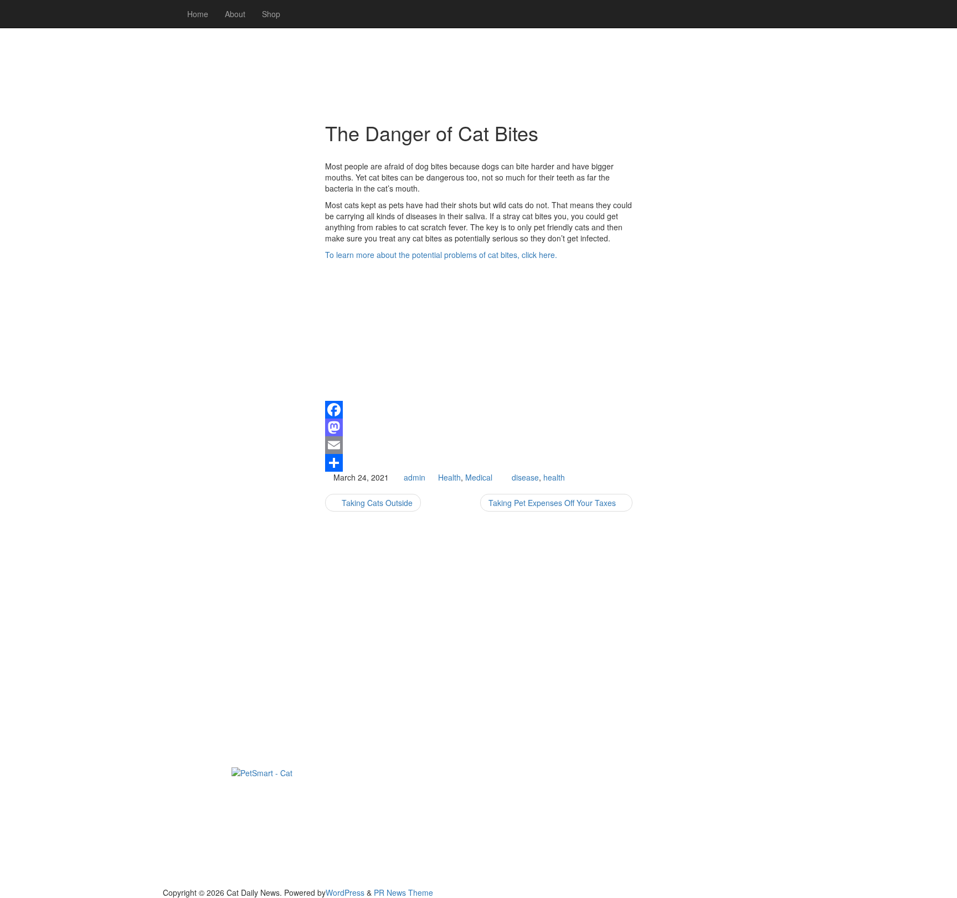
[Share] (478, 463)
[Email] (478, 445)
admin (414, 477)
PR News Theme (403, 892)
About (235, 13)
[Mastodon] (478, 427)
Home (197, 13)
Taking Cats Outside (376, 502)
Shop (271, 13)
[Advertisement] (235, 277)
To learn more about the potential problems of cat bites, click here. (441, 254)
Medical (478, 477)
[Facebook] (478, 410)
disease (525, 477)
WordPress (345, 892)
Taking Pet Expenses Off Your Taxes (553, 502)
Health (449, 477)
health (554, 477)
